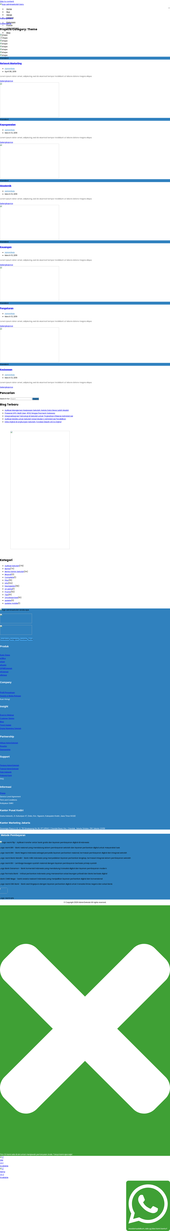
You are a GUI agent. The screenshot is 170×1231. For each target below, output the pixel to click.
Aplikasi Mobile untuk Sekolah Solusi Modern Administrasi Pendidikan (35, 419)
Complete (9, 577)
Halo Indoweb (5, 772)
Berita (7, 568)
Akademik (5, 185)
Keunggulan (10, 586)
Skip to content (7, 1)
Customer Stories (7, 718)
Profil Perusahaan (7, 693)
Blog (8, 32)
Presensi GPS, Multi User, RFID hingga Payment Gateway (30, 413)
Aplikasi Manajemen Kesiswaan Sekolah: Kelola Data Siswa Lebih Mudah (37, 410)
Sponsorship (5, 750)
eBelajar (3, 675)
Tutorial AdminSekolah (9, 769)
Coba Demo (5, 23)
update (8, 600)
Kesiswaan (6, 369)
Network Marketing (11, 63)
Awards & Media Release (10, 696)
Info (6, 583)
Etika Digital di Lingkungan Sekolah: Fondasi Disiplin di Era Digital (33, 421)
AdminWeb (10, 68)
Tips (6, 594)
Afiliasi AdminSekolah (9, 743)
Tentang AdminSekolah (9, 765)
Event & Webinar (7, 715)
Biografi (8, 574)
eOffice (3, 658)
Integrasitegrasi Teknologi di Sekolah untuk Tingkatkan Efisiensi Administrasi (39, 416)
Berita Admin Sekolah (14, 571)
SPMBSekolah (6, 668)
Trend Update (5, 725)
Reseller (3, 746)
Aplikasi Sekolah (12, 565)
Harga (9, 15)
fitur (8, 12)
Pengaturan (6, 308)
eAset (2, 662)
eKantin (3, 665)
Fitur (7, 580)
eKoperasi (4, 672)
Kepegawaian (8, 124)
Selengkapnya (6, 81)
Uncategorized (11, 597)
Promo (8, 591)
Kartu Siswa (5, 655)
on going (8, 589)
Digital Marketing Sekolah (10, 728)
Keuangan (6, 247)
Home (9, 9)
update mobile (11, 603)
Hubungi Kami (12, 28)
